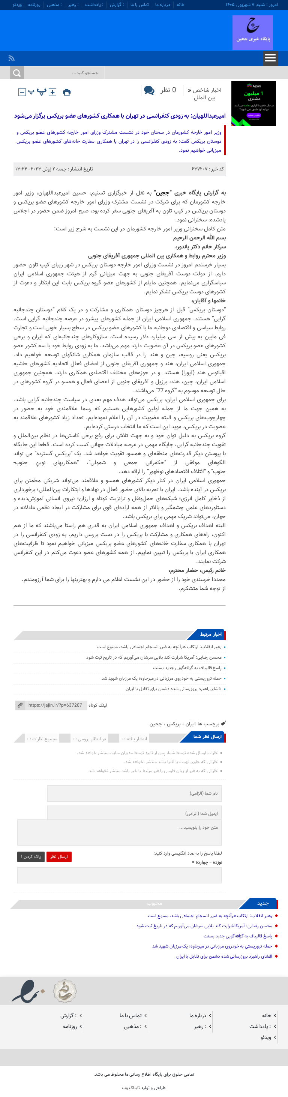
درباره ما (162, 4)
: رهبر (73, 4)
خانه (180, 4)
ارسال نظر (59, 856)
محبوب (154, 903)
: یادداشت (94, 4)
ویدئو (17, 4)
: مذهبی (54, 4)
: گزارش (117, 4)
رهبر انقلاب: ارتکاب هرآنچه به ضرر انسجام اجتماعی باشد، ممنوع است (159, 647)
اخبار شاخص (207, 90)
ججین (163, 193)
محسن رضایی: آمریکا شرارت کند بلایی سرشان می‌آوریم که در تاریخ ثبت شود (154, 657)
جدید (263, 903)
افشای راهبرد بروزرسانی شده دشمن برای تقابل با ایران (174, 689)
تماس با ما (139, 4)
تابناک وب (131, 1088)
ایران (190, 724)
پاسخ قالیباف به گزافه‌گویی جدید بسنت (187, 668)
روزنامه (34, 4)
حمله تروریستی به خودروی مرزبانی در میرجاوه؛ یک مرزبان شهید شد (162, 678)
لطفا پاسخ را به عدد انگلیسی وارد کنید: (187, 853)
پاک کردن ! (31, 856)
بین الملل (204, 98)
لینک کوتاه (97, 705)
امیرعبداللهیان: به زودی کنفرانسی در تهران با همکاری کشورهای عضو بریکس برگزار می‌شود (120, 116)
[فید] (12, 56)
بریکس (174, 724)
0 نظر (168, 90)
